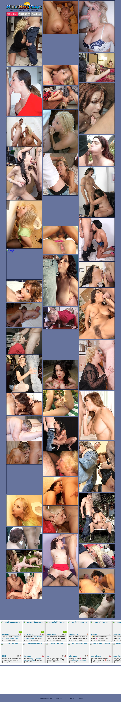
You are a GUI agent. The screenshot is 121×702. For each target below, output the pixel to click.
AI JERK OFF (24, 14)
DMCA (71, 698)
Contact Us (79, 698)
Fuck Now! (36, 14)
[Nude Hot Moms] (24, 5)
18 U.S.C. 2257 (61, 698)
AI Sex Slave (12, 14)
